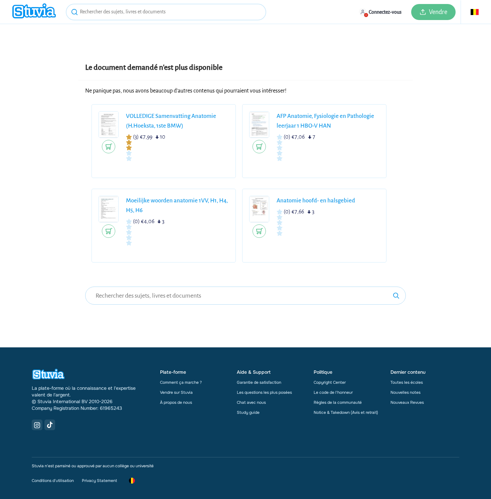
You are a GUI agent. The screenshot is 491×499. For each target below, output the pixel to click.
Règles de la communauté (338, 402)
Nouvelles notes (405, 392)
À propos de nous (176, 402)
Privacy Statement (99, 480)
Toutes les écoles (406, 382)
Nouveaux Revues (407, 402)
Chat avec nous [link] (251, 402)
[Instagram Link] (37, 425)
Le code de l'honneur (333, 392)
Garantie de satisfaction (259, 382)
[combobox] (166, 12)
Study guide (248, 412)
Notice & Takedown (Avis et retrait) (346, 412)
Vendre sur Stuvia (176, 392)
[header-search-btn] (74, 13)
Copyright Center (330, 382)
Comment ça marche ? (181, 382)
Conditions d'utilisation (53, 480)
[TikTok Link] (49, 425)
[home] (34, 11)
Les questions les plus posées (264, 392)
